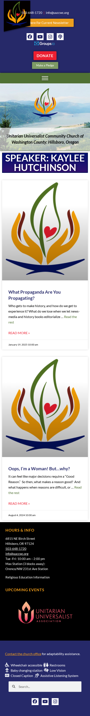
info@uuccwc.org (16, 554)
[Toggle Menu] (45, 78)
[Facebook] (30, 36)
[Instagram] (50, 36)
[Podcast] (60, 36)
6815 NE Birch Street (20, 538)
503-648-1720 (15, 548)
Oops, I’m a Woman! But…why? (39, 468)
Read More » (19, 333)
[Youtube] (40, 36)
